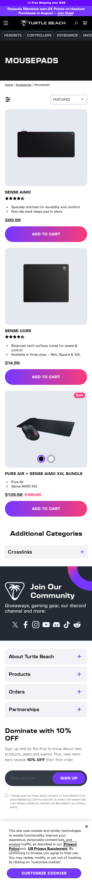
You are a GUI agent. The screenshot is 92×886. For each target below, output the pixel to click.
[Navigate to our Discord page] (56, 625)
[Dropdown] (6, 23)
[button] (46, 656)
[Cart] (85, 23)
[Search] (76, 23)
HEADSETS (13, 35)
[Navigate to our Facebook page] (25, 625)
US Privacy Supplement (47, 849)
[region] (46, 853)
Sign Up (68, 778)
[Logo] (43, 23)
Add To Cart (52, 235)
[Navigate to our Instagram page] (35, 625)
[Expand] (79, 656)
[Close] (86, 826)
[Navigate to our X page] (15, 625)
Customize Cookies (44, 873)
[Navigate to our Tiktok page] (66, 625)
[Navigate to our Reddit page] (77, 625)
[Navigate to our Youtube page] (46, 625)
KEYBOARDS (67, 35)
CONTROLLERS (39, 35)
